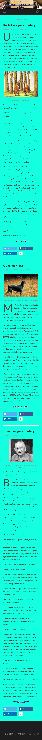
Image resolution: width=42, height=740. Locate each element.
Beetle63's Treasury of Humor (22, 734)
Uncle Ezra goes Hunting (19, 25)
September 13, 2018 (10, 270)
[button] (10, 248)
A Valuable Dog (13, 266)
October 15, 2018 (9, 29)
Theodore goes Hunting (18, 431)
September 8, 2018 (10, 435)
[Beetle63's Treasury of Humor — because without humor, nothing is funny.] (21, 4)
